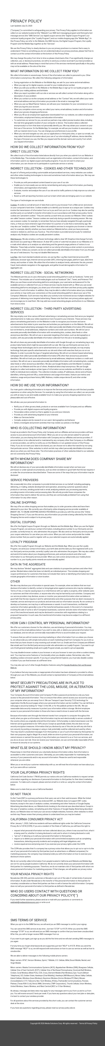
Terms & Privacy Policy (88, 1023)
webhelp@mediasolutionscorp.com (24, 902)
